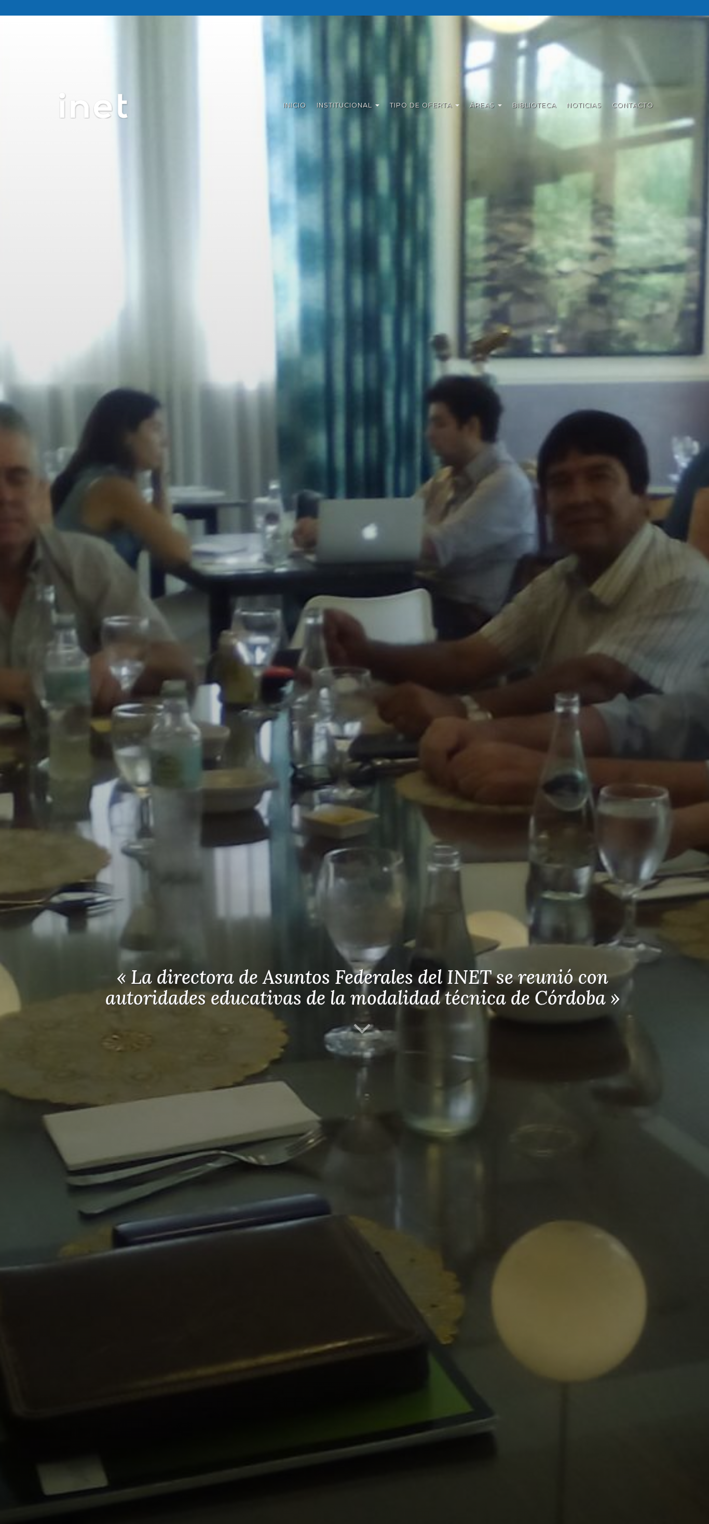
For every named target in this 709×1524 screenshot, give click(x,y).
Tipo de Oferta (422, 105)
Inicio (294, 105)
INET (104, 105)
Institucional (345, 105)
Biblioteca (534, 105)
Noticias (584, 105)
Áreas (483, 105)
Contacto (632, 105)
